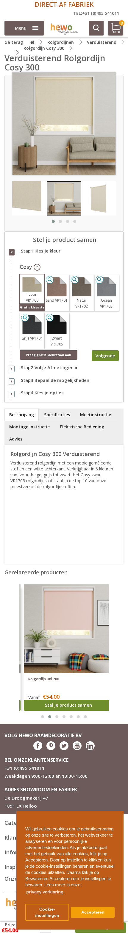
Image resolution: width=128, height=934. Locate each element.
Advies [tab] (15, 439)
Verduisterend (101, 42)
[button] (117, 813)
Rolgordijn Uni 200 (43, 678)
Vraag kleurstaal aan (48, 355)
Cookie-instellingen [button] (47, 912)
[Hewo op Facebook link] (38, 748)
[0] (113, 30)
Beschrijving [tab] (21, 414)
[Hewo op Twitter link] (64, 748)
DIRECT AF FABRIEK (64, 4)
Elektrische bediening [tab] (82, 427)
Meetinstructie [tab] (95, 414)
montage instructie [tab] (29, 427)
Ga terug (13, 42)
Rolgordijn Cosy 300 (44, 48)
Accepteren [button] (92, 912)
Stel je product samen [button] (68, 705)
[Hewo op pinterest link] (51, 748)
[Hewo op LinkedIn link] (90, 748)
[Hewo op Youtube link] (77, 748)
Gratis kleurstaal (32, 307)
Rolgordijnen (60, 42)
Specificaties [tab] (57, 414)
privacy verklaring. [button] (45, 891)
